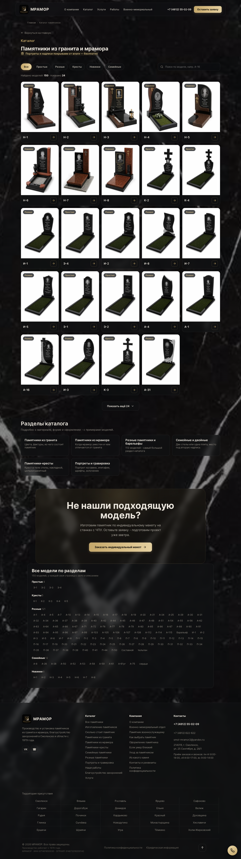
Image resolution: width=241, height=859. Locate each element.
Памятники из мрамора (99, 742)
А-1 (35, 614)
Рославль (120, 800)
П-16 (36, 644)
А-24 (161, 614)
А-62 (199, 620)
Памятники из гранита (98, 737)
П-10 (153, 638)
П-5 (111, 638)
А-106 (116, 632)
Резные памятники (96, 757)
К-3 (50, 601)
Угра (120, 829)
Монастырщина (160, 822)
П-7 (128, 638)
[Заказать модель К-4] (215, 200)
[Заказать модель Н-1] (53, 137)
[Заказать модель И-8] (174, 263)
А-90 (189, 626)
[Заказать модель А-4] (174, 327)
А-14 (87, 614)
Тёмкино (160, 829)
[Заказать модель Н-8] (134, 200)
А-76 (102, 626)
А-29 (180, 614)
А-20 (143, 614)
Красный (160, 815)
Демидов (120, 808)
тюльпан (142, 650)
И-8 (69, 638)
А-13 (77, 614)
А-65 (55, 626)
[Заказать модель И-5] (53, 327)
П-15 (200, 638)
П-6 (119, 638)
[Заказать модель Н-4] (174, 137)
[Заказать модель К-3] (134, 390)
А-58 (92, 663)
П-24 (102, 644)
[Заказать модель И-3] (94, 390)
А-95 (55, 632)
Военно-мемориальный (137, 9)
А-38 (74, 620)
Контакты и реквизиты (142, 762)
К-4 (58, 601)
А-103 (94, 632)
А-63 (36, 626)
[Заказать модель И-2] (134, 263)
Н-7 (85, 677)
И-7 (61, 638)
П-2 (86, 638)
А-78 (121, 626)
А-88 (179, 626)
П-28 (141, 644)
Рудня (41, 815)
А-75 (132, 663)
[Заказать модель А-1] (215, 327)
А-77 (112, 626)
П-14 (190, 638)
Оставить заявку (207, 9)
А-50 (63, 663)
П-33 (189, 644)
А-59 (102, 663)
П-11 (162, 638)
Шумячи (81, 829)
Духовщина (199, 815)
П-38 (65, 650)
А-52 (73, 663)
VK (25, 749)
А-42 (103, 620)
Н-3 (52, 677)
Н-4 (60, 677)
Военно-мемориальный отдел (147, 727)
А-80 (140, 626)
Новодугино (120, 822)
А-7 (59, 614)
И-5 (44, 638)
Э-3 (51, 587)
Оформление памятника (143, 742)
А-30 (190, 614)
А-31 (199, 614)
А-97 (74, 632)
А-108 (137, 632)
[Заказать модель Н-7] (94, 200)
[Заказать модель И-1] (53, 263)
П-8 (136, 638)
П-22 (83, 644)
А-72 (93, 626)
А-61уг (122, 663)
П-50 (114, 650)
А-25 (171, 614)
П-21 (74, 644)
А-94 (46, 632)
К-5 (66, 601)
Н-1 (35, 677)
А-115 (169, 632)
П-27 (131, 644)
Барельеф (182, 632)
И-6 (52, 638)
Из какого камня (139, 757)
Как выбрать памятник (142, 737)
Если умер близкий (140, 747)
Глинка (41, 822)
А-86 (160, 626)
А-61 (111, 663)
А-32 (36, 620)
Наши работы (93, 767)
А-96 (65, 632)
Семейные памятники (98, 752)
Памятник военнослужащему (146, 732)
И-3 (35, 638)
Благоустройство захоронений (103, 772)
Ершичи (41, 829)
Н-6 (77, 677)
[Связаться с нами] (232, 850)
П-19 (55, 644)
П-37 (56, 650)
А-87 (169, 626)
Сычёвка (81, 822)
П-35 (36, 650)
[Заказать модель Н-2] (94, 137)
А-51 (161, 620)
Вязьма (81, 800)
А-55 (180, 620)
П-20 (64, 644)
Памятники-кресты (96, 747)
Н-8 (93, 677)
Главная (31, 22)
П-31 (170, 644)
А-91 (198, 626)
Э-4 (59, 587)
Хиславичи (199, 822)
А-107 (127, 632)
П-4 (102, 638)
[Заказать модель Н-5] (215, 137)
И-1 (194, 632)
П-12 (171, 638)
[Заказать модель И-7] (215, 263)
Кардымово (120, 815)
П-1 (78, 638)
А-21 (152, 614)
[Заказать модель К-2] (174, 200)
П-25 (112, 644)
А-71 (84, 626)
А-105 (105, 632)
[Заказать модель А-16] (53, 390)
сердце (143, 663)
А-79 (131, 626)
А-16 (105, 614)
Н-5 (68, 677)
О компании (71, 9)
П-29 (151, 644)
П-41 (95, 650)
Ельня (159, 808)
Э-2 (43, 587)
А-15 (96, 614)
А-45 (122, 620)
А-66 (65, 626)
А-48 (151, 620)
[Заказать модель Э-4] (94, 263)
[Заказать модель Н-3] (134, 137)
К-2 (42, 601)
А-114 (159, 632)
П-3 (94, 638)
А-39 (84, 620)
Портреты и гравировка (99, 762)
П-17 (45, 644)
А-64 (46, 626)
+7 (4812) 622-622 (184, 733)
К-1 (35, 601)
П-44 (104, 650)
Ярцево (159, 800)
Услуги (101, 9)
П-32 (180, 644)
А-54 (170, 620)
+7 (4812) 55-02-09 (179, 9)
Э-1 (35, 587)
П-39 (75, 650)
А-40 (94, 620)
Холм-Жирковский (199, 829)
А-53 (82, 663)
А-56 (190, 620)
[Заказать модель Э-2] (134, 327)
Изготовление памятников (101, 727)
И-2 (202, 632)
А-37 (65, 620)
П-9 (144, 638)
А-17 (114, 614)
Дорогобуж (81, 808)
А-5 (51, 614)
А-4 (43, 614)
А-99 (84, 632)
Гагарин (41, 808)
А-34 (45, 620)
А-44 (113, 620)
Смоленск (41, 800)
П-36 (46, 650)
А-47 (142, 620)
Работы (114, 9)
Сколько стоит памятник (100, 732)
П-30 (160, 644)
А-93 (36, 632)
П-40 (85, 650)
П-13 (181, 638)
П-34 (199, 644)
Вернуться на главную (38, 32)
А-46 (132, 620)
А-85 (150, 626)
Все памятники (94, 722)
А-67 (74, 626)
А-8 (35, 663)
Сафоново (199, 800)
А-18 (124, 614)
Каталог (88, 9)
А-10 (68, 614)
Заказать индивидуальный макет (118, 547)
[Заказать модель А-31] (174, 390)
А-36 (55, 620)
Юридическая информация (162, 847)
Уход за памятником (141, 752)
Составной (127, 650)
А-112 (148, 632)
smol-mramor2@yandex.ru (189, 739)
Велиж (199, 808)
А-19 (133, 614)
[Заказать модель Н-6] (53, 200)
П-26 (122, 644)
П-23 (93, 644)
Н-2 (43, 677)
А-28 (53, 663)
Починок (81, 815)
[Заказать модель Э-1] (94, 327)
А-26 (44, 663)
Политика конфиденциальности (142, 769)
